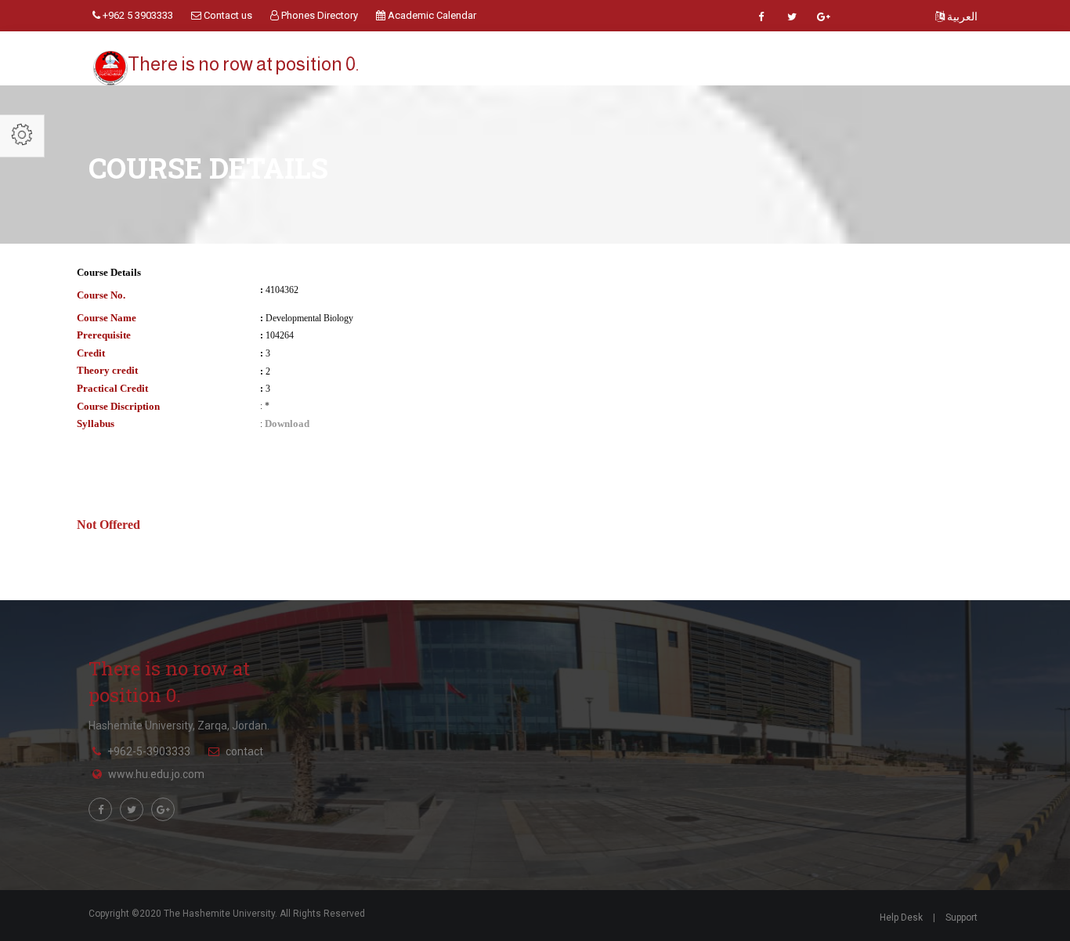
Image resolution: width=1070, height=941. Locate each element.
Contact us (226, 15)
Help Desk (901, 917)
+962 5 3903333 (136, 15)
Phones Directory (318, 15)
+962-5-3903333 (148, 751)
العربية (961, 16)
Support (961, 917)
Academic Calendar (430, 15)
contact (244, 751)
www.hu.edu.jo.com (156, 774)
